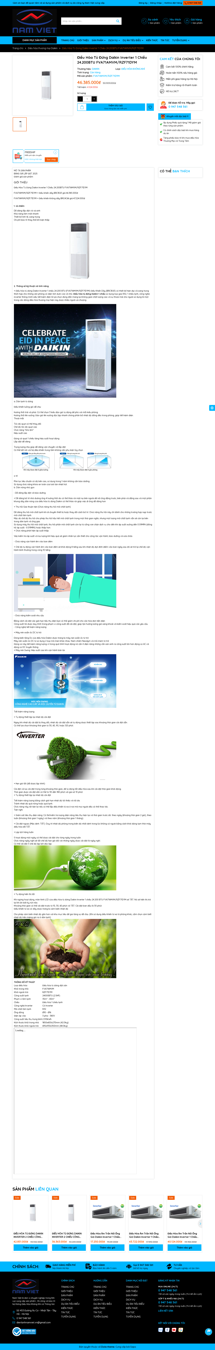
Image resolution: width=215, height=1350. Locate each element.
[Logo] (34, 21)
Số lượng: (81, 93)
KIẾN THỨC (152, 40)
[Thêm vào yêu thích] (150, 107)
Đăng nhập (156, 3)
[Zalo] (160, 1329)
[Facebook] (167, 1329)
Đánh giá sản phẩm (23, 176)
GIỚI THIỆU (83, 40)
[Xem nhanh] (45, 1208)
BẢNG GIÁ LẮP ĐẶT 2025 (25, 173)
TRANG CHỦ (67, 40)
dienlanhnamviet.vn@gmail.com (34, 1322)
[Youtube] (174, 1329)
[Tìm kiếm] (118, 21)
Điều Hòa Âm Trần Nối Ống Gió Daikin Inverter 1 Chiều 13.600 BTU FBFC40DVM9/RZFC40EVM (106, 1235)
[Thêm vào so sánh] (45, 1203)
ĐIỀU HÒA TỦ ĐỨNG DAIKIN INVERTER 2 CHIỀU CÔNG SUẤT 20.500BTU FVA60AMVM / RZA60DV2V (29, 1235)
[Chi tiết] (55, 152)
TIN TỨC (165, 40)
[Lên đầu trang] (209, 1324)
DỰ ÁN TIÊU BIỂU (132, 40)
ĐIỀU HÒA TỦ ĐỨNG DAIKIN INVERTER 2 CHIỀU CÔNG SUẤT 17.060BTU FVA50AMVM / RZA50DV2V (68, 1235)
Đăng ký (143, 3)
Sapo (133, 1346)
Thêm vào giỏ (30, 1247)
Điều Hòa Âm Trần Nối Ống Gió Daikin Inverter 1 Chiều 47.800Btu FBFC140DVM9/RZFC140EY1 (144, 1235)
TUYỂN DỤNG (180, 40)
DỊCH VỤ (113, 40)
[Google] (180, 1329)
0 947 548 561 (194, 3)
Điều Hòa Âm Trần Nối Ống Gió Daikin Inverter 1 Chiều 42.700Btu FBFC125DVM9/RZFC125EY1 (183, 1235)
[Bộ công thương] (24, 1331)
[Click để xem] (43, 85)
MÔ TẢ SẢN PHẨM (22, 170)
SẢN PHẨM (98, 40)
